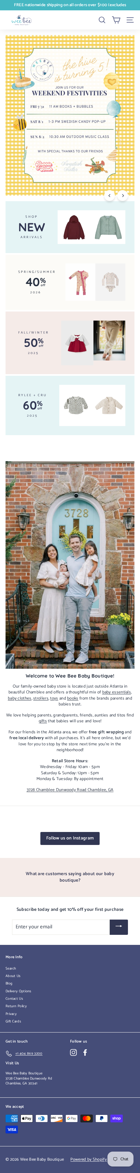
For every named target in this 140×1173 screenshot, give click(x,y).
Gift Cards (13, 1021)
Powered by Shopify (88, 1159)
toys (54, 698)
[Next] (122, 195)
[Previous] (109, 195)
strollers (41, 698)
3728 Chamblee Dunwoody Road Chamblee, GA (70, 789)
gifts (43, 721)
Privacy (11, 1014)
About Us (13, 976)
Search (11, 968)
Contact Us (14, 999)
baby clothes (20, 698)
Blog (9, 983)
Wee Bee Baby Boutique (24, 1073)
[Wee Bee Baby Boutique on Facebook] (85, 1052)
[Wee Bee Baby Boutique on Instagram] (73, 1052)
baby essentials (116, 692)
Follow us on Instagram (70, 838)
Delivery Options (19, 991)
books (72, 698)
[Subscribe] (119, 927)
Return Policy (16, 1006)
